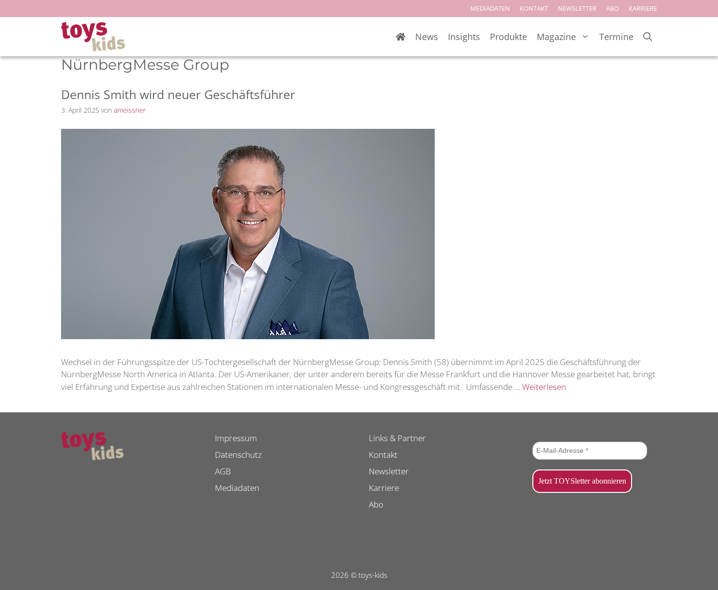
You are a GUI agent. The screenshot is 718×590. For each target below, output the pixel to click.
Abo (376, 504)
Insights (464, 36)
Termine (616, 36)
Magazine (556, 36)
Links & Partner (397, 438)
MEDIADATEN (490, 8)
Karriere (384, 487)
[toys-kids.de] (93, 36)
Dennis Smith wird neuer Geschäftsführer (178, 94)
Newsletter (389, 471)
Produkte (508, 36)
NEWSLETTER (577, 8)
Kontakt (383, 454)
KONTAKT (534, 8)
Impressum (236, 438)
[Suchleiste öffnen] (647, 37)
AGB (223, 471)
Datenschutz (238, 454)
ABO (612, 8)
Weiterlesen (544, 386)
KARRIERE (643, 8)
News (426, 36)
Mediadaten (237, 487)
